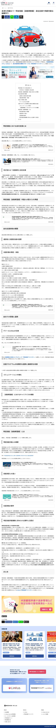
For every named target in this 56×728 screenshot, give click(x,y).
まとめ (19, 119)
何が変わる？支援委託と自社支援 (26, 90)
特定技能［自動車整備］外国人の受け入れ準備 (28, 92)
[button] (21, 17)
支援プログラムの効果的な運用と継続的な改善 (28, 103)
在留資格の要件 (22, 115)
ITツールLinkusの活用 (24, 101)
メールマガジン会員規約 (10, 716)
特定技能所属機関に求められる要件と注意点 (29, 117)
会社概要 (7, 712)
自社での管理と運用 (22, 99)
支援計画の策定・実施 (24, 97)
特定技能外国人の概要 (24, 111)
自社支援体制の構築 (22, 94)
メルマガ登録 (45, 714)
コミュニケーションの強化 (25, 105)
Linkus (18, 590)
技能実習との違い (23, 113)
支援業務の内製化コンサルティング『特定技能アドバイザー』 (20, 357)
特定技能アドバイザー (27, 590)
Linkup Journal (45, 712)
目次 (26, 85)
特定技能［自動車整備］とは (24, 109)
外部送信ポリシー (9, 718)
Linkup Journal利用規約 (10, 714)
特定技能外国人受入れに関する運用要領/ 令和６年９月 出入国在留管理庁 (18, 455)
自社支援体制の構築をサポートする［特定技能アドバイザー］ (28, 63)
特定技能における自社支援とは (25, 88)
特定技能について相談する (37, 671)
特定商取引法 (8, 720)
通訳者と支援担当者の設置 (25, 96)
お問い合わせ (8, 721)
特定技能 (4, 616)
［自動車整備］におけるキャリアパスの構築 (29, 107)
